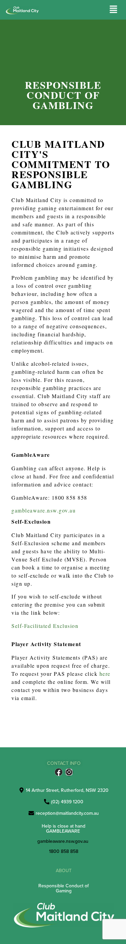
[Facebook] (58, 772)
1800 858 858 (63, 851)
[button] (113, 9)
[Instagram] (69, 772)
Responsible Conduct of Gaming (63, 888)
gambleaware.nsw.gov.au (43, 510)
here (105, 673)
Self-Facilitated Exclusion (44, 625)
